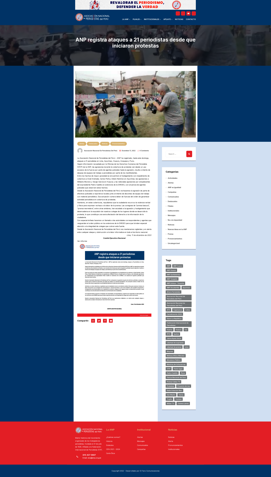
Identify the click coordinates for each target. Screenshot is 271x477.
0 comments (144, 151)
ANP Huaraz (171, 270)
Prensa (170, 234)
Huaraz (169, 330)
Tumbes (178, 399)
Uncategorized (174, 243)
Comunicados (173, 197)
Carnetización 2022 (174, 314)
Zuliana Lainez (183, 403)
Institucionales (151, 19)
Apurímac (186, 288)
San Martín (171, 395)
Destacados (93, 144)
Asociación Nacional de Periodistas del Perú (100, 151)
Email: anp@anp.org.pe (92, 458)
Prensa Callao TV (173, 382)
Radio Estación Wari (174, 390)
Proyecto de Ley (183, 386)
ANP (168, 266)
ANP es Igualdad (174, 187)
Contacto (191, 19)
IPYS (168, 334)
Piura (183, 373)
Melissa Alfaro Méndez (176, 356)
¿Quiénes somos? (113, 437)
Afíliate (167, 19)
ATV (168, 310)
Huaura (178, 330)
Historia (109, 441)
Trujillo (169, 399)
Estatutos (110, 445)
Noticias (179, 19)
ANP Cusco (177, 266)
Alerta (170, 441)
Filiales (136, 19)
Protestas (170, 386)
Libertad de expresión (175, 343)
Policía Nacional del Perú (176, 377)
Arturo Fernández (173, 292)
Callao (187, 310)
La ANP (125, 19)
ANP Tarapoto (172, 279)
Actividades (172, 178)
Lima (186, 347)
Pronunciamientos (118, 144)
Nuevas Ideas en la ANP (177, 229)
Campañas (172, 192)
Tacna (181, 395)
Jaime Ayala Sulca (174, 338)
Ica (186, 330)
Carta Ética (110, 453)
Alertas (81, 144)
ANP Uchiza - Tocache (175, 283)
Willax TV (170, 403)
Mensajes (171, 215)
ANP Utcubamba (173, 288)
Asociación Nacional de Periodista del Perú (176, 297)
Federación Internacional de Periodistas (177, 324)
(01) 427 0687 (89, 455)
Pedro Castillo (172, 373)
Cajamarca (177, 310)
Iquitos (176, 334)
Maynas (170, 351)
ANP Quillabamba (173, 275)
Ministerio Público (173, 360)
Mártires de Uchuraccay (176, 364)
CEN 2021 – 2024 (113, 449)
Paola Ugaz (178, 369)
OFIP (168, 369)
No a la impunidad (175, 220)
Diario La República (174, 319)
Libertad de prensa (174, 347)
